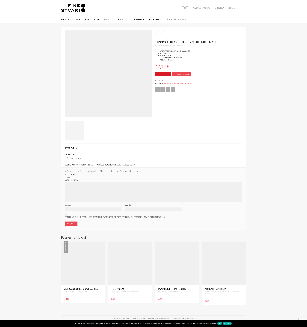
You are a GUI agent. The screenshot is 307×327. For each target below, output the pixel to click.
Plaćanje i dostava (201, 8)
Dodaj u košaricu (183, 74)
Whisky (65, 19)
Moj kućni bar (162, 292)
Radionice (139, 19)
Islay (65, 292)
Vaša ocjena (70, 175)
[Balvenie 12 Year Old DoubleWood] (157, 32)
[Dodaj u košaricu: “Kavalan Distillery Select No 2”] (195, 299)
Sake (96, 19)
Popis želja (219, 8)
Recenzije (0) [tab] (71, 148)
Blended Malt (160, 46)
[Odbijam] (304, 323)
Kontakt (232, 8)
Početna (117, 319)
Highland (168, 46)
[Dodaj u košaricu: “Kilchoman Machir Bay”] (242, 301)
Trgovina (126, 319)
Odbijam (227, 323)
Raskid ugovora (179, 319)
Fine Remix (155, 19)
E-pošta (129, 205)
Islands (207, 292)
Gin (78, 19)
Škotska (176, 46)
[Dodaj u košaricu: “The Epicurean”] (148, 299)
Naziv (68, 205)
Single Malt (71, 292)
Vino (106, 19)
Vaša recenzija (72, 180)
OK (219, 323)
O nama (135, 319)
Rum (87, 19)
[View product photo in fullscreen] (147, 113)
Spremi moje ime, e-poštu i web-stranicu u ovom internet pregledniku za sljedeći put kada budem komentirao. (115, 217)
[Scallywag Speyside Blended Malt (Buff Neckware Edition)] (163, 32)
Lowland (124, 292)
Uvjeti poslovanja (163, 319)
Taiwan (170, 292)
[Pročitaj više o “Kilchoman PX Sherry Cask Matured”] (101, 299)
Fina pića (121, 19)
